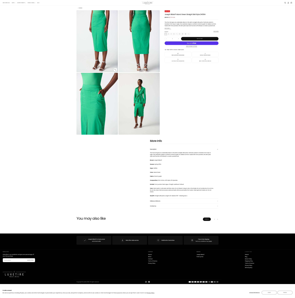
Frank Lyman (31, 2)
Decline (285, 292)
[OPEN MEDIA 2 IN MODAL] (115, 132)
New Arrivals (6, 2)
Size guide (216, 31)
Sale (38, 2)
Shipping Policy (249, 261)
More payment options (191, 46)
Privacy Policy (150, 293)
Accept (269, 292)
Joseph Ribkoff (21, 2)
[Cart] (291, 3)
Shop (13, 2)
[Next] (217, 219)
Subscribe (30, 260)
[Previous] (214, 219)
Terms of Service (152, 261)
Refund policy (248, 267)
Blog (246, 256)
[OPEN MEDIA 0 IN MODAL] (115, 70)
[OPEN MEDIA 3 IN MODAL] (157, 132)
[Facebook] (149, 282)
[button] (285, 3)
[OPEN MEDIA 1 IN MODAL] (157, 70)
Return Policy (248, 259)
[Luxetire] (14, 274)
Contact (150, 259)
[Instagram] (146, 282)
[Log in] (288, 3)
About (149, 256)
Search (150, 254)
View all (207, 219)
